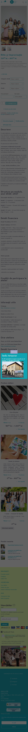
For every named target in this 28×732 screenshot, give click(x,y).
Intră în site (14, 352)
